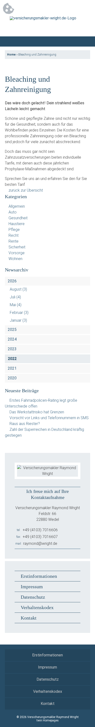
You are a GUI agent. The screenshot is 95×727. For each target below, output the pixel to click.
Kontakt (29, 618)
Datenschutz (33, 597)
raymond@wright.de (40, 543)
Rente (14, 241)
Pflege (14, 229)
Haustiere (17, 223)
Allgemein (17, 206)
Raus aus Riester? (25, 423)
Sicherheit (17, 247)
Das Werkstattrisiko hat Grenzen (37, 412)
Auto (13, 212)
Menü (85, 41)
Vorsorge (17, 253)
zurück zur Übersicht (26, 190)
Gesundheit (18, 218)
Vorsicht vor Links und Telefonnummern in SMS (49, 418)
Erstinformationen (39, 576)
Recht (14, 235)
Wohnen (15, 258)
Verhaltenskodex (37, 607)
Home (11, 54)
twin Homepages (48, 720)
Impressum (32, 586)
